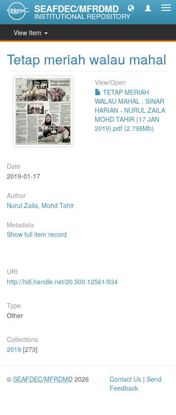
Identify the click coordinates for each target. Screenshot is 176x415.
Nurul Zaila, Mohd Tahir (40, 205)
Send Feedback (136, 383)
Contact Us (125, 378)
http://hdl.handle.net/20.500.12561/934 (62, 281)
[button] (131, 7)
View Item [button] (28, 32)
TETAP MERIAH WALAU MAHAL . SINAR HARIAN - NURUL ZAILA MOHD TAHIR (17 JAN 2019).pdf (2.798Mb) (130, 110)
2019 (14, 349)
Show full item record (37, 234)
